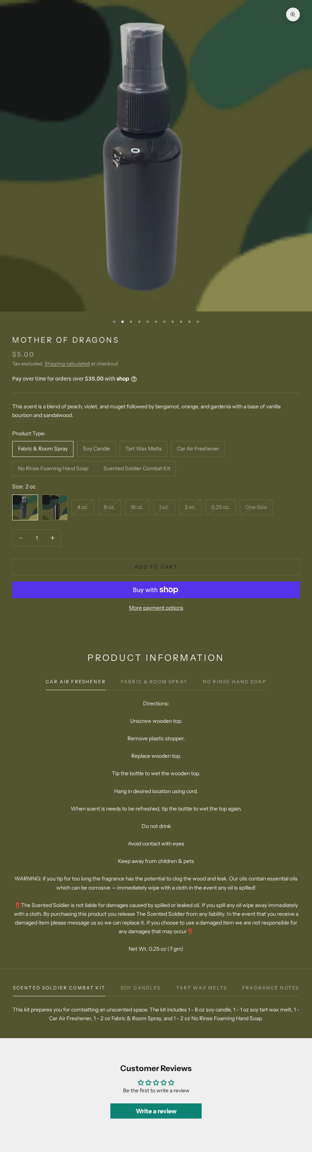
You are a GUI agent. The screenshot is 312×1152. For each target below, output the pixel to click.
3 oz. (190, 507)
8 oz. (109, 507)
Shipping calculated (67, 363)
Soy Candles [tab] (141, 988)
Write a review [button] (156, 1111)
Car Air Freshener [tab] (76, 681)
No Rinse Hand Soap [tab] (234, 681)
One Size (256, 507)
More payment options (156, 607)
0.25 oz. (220, 507)
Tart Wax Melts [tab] (201, 988)
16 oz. (137, 507)
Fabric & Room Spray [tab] (154, 681)
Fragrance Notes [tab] (270, 988)
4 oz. (83, 507)
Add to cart (156, 567)
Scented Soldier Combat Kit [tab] (59, 988)
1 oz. (164, 507)
